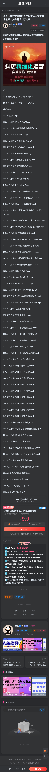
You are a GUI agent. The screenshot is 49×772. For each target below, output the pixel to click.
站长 (11, 24)
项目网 (25, 763)
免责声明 (20, 759)
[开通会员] (45, 750)
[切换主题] (45, 756)
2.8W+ (24, 630)
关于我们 (38, 759)
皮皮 (31, 763)
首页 (5, 10)
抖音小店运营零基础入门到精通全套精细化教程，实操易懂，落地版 (23, 18)
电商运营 (11, 10)
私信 (43, 25)
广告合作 (29, 759)
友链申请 (11, 759)
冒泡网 (9, 597)
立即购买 (24, 529)
